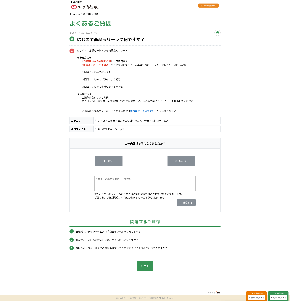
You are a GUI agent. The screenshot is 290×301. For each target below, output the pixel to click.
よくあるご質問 (84, 14)
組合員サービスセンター (143, 110)
